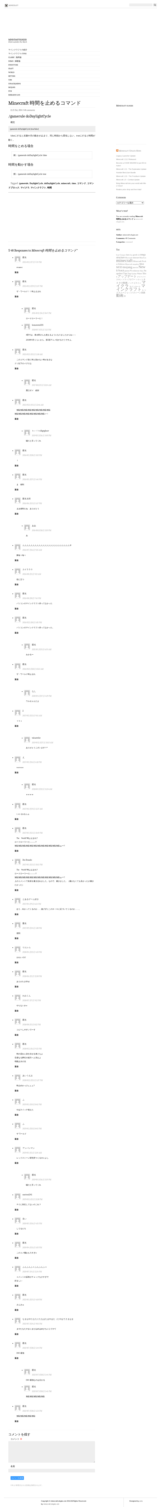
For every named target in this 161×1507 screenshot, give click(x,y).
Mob (141, 264)
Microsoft (128, 258)
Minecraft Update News (130, 150)
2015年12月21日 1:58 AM (32, 354)
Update (134, 274)
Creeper (122, 255)
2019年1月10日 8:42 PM (32, 1104)
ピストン (137, 283)
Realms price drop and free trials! (129, 189)
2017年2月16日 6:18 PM (32, 762)
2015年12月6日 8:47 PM (41, 313)
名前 (13, 1466)
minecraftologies (17, 39)
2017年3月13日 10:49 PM (32, 833)
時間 (49, 187)
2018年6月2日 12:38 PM (32, 976)
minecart (136, 258)
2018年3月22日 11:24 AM (42, 789)
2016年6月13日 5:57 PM (32, 503)
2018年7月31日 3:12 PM (41, 330)
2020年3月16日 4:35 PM (32, 1223)
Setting (11, 76)
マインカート (135, 287)
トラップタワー (129, 280)
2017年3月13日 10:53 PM (32, 864)
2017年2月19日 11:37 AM (32, 809)
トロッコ (139, 279)
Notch (121, 270)
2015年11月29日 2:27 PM (32, 286)
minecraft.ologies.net (51, 1504)
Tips (10, 80)
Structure (13, 65)
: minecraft (13, 5)
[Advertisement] (51, 216)
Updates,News (14, 84)
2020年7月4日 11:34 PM (32, 1271)
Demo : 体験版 (14, 61)
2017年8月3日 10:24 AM (41, 385)
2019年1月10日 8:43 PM (32, 1128)
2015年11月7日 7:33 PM (32, 262)
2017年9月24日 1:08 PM (32, 928)
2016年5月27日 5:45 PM (32, 479)
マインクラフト (38, 187)
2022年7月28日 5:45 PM (42, 1391)
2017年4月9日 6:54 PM (31, 904)
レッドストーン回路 (136, 293)
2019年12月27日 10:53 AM (42, 742)
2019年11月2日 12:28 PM (32, 1199)
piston (127, 271)
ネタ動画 (123, 283)
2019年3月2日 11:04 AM (32, 1153)
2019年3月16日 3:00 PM (41, 435)
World (11, 72)
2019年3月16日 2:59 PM (41, 1179)
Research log (14, 95)
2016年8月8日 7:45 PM (31, 598)
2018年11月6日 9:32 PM (32, 1049)
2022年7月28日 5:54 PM (32, 1411)
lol (139, 255)
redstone (136, 271)
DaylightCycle (36, 183)
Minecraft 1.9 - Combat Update (128, 180)
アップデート (127, 276)
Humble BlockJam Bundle (126, 173)
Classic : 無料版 (15, 57)
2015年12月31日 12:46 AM (33, 405)
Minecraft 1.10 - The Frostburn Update (131, 176)
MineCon (142, 258)
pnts (141, 1501)
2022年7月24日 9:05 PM (32, 1324)
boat (117, 255)
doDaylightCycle (52, 183)
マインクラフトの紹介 (17, 50)
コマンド (81, 183)
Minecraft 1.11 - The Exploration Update (131, 169)
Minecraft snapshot (132, 264)
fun (131, 255)
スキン (119, 279)
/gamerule (23, 183)
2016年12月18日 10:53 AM (33, 669)
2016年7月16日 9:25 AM (32, 550)
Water (139, 273)
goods (135, 255)
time (74, 183)
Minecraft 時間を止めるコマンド (44, 103)
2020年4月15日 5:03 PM (32, 1247)
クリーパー (141, 277)
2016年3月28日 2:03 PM (32, 455)
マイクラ (25, 187)
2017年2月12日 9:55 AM (32, 715)
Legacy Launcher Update (126, 156)
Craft (11, 68)
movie (135, 267)
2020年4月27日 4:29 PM (42, 696)
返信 (16, 272)
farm (127, 255)
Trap (129, 274)
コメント (16, 1439)
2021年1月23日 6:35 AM (41, 649)
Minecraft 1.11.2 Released (126, 159)
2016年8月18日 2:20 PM (41, 530)
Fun (10, 91)
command (129, 242)
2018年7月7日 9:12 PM (31, 1000)
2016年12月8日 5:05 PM (32, 622)
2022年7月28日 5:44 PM (32, 1348)
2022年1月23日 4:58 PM (32, 1299)
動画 (119, 295)
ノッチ (130, 283)
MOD (119, 267)
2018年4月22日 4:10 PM (32, 952)
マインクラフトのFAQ (17, 53)
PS (131, 271)
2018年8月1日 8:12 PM (31, 1024)
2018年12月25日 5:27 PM (32, 1080)
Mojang (11, 87)
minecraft (65, 183)
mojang (127, 267)
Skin (141, 271)
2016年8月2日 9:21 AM (31, 574)
